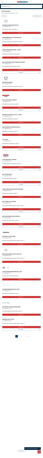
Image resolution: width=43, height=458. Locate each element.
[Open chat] (39, 452)
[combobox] (21, 6)
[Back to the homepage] (22, 2)
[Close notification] (39, 448)
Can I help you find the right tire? (31, 448)
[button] (38, 6)
